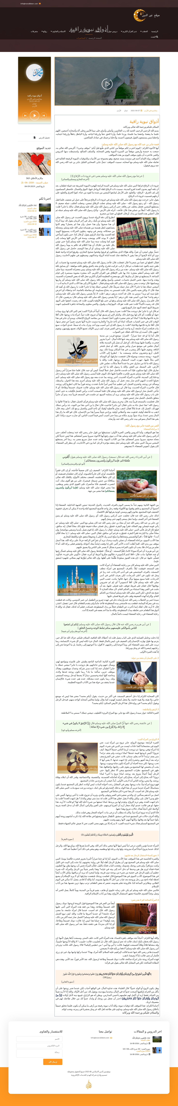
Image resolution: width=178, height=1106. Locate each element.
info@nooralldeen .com (29, 4)
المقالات (98, 31)
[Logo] (147, 15)
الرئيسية (154, 31)
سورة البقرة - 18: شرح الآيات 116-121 (28, 217)
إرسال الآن (53, 1062)
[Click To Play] (107, 84)
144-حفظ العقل (34, 178)
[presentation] (49, 163)
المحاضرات (84, 31)
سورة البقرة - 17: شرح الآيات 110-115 (28, 231)
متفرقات (34, 31)
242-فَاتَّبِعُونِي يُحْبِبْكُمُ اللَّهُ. (28, 205)
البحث (153, 36)
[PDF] (34, 137)
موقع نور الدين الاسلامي (101, 1071)
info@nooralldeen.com (100, 1038)
